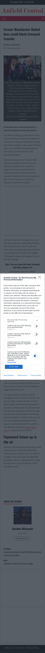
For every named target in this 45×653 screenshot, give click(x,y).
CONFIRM (13, 367)
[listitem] (22, 320)
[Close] (40, 278)
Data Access (22, 375)
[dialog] (22, 326)
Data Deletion (9, 375)
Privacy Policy (36, 375)
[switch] (36, 326)
